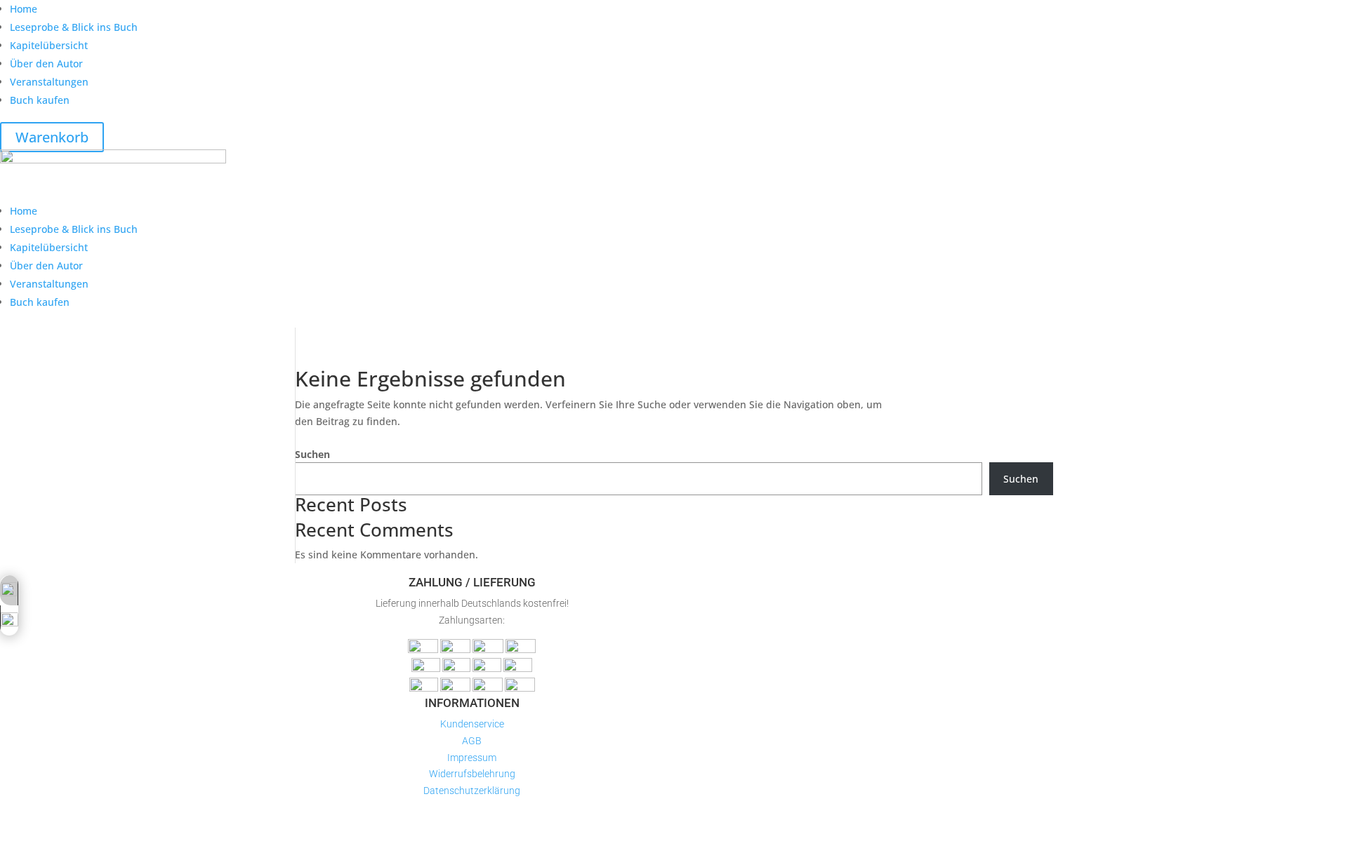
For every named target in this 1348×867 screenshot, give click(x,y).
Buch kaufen (40, 100)
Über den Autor (46, 63)
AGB (472, 740)
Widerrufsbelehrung (472, 773)
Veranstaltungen (49, 81)
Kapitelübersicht (49, 45)
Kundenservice (472, 724)
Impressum (471, 757)
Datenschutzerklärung (471, 790)
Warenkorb (51, 137)
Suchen (312, 454)
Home (23, 8)
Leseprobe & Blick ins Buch (74, 27)
